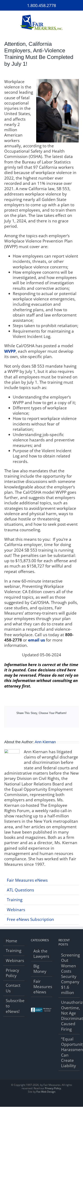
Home (11, 941)
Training (14, 899)
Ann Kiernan (45, 742)
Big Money (39, 969)
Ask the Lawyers (41, 953)
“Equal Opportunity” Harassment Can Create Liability (69, 1052)
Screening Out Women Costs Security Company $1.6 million (69, 973)
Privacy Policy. (53, 1088)
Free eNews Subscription (30, 919)
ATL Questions (20, 890)
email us (36, 640)
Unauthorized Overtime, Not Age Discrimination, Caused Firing (69, 1016)
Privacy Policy (12, 973)
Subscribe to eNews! (14, 1006)
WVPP (10, 351)
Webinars (16, 909)
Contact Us (13, 988)
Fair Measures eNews (27, 880)
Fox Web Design (45, 1091)
